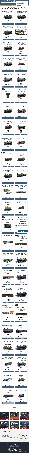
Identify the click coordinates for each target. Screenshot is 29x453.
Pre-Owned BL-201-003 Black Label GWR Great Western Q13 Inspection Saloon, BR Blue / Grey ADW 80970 (8, 219)
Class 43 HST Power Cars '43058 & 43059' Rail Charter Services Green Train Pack (8, 254)
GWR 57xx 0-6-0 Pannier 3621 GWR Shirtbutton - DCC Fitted (21, 153)
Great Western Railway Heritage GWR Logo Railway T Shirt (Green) (7, 90)
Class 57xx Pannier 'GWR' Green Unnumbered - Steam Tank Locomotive (7, 106)
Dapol (8, 28)
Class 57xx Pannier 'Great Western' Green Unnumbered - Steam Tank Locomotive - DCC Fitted (8, 170)
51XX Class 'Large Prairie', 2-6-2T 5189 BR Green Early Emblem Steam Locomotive (21, 218)
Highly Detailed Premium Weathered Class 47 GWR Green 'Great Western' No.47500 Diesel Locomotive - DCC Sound (21, 307)
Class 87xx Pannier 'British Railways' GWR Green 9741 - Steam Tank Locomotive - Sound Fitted (7, 138)
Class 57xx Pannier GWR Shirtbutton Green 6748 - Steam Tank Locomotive (21, 288)
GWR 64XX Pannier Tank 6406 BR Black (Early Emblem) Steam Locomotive (21, 202)
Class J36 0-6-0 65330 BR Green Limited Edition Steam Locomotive (21, 169)
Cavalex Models (24, 238)
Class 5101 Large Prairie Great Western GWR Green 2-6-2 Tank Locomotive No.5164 (8, 154)
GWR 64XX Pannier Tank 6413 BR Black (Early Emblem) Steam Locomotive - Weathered (8, 439)
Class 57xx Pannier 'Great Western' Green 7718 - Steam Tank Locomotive (7, 12)
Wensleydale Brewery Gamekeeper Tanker (8, 202)
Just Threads (9, 91)
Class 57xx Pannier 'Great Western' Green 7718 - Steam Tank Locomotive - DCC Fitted (7, 27)
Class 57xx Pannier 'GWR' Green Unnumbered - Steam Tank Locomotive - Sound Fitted (21, 74)
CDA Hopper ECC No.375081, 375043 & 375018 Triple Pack (21, 186)
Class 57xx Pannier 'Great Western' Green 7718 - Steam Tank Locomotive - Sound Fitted (21, 12)
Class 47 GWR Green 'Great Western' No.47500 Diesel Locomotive (21, 237)
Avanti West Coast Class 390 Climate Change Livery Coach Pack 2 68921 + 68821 (8, 375)
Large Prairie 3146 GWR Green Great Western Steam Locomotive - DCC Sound (21, 375)
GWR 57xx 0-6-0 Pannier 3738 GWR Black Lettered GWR (7, 121)
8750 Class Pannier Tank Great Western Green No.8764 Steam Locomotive (8, 342)
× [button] (27, 1)
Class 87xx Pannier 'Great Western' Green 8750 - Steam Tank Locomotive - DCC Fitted (21, 90)
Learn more (19, 5)
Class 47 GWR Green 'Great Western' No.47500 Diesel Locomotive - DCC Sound (7, 289)
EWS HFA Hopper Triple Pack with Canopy (7, 406)
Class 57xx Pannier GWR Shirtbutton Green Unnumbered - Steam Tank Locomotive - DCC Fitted (21, 358)
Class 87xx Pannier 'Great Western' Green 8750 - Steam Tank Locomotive (8, 43)
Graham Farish (21, 27)
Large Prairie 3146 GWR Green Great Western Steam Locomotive (21, 137)
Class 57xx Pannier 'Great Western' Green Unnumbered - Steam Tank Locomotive (8, 74)
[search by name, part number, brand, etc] (1, 2)
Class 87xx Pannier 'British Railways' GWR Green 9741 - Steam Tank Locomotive (21, 106)
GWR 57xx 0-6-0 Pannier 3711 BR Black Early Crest (21, 438)
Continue (22, 231)
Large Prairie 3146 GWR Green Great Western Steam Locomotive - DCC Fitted (8, 358)
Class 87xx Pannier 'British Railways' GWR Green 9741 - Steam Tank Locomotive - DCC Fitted (21, 254)
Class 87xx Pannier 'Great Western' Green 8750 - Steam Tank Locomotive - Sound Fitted (8, 59)
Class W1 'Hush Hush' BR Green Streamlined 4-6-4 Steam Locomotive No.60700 (8, 271)
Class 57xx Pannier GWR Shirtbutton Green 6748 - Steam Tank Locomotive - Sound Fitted (7, 325)
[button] (9, 1)
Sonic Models (8, 155)
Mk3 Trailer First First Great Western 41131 (8, 236)
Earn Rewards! (14, 5)
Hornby (21, 170)
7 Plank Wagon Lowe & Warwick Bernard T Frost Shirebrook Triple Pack (7, 306)
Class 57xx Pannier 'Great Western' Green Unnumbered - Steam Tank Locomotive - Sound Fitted (21, 121)
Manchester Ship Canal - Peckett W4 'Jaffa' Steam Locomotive (21, 390)
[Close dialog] (27, 220)
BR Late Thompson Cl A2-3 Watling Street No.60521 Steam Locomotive (21, 325)
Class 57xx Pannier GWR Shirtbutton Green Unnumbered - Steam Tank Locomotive (21, 342)
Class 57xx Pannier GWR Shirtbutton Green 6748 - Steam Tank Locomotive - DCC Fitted (21, 271)
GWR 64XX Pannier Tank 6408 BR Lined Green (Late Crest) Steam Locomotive (21, 59)
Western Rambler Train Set (21, 26)
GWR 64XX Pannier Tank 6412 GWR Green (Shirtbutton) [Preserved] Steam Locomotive (21, 43)
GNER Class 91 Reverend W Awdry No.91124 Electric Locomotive (8, 390)
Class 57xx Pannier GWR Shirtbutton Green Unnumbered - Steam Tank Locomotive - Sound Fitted (21, 422)
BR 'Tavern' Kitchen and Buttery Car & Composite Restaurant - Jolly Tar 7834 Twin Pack (7, 186)
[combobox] (14, 2)
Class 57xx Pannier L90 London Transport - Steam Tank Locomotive (7, 422)
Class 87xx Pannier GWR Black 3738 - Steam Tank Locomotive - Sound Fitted (21, 407)
